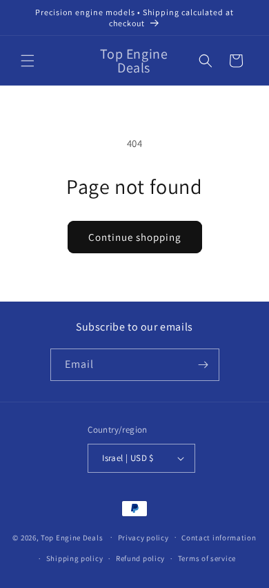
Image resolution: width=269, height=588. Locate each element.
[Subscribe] (203, 365)
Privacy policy (143, 537)
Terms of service (207, 558)
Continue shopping (134, 237)
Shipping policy (74, 558)
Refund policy (140, 558)
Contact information (218, 537)
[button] (27, 61)
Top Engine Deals (72, 537)
